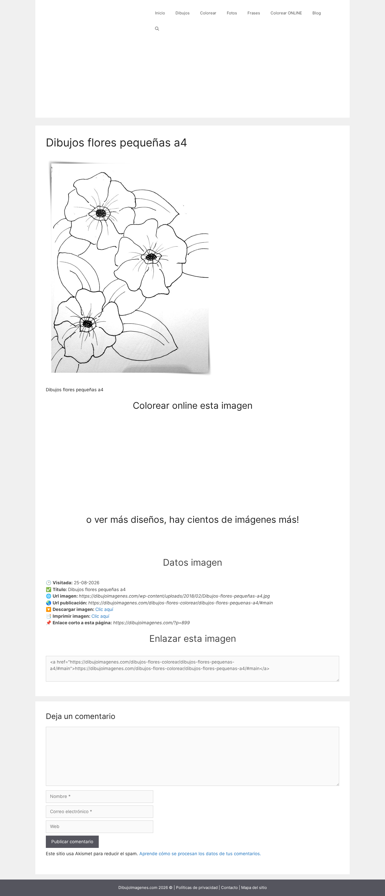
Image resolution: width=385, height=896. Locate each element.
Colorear (208, 12)
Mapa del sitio (254, 887)
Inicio (160, 12)
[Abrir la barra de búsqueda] (157, 29)
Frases (254, 12)
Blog (316, 12)
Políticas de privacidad (197, 887)
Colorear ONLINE (286, 12)
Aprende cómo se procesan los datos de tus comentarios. (200, 853)
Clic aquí (104, 609)
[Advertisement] (192, 81)
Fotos (232, 12)
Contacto (229, 887)
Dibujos (182, 12)
